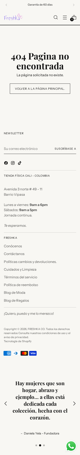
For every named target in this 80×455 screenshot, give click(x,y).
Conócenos (13, 246)
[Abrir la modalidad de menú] (64, 17)
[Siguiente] (73, 5)
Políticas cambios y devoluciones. (30, 262)
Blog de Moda (14, 292)
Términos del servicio (20, 277)
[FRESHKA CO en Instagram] (13, 163)
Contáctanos (14, 254)
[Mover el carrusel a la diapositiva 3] (44, 445)
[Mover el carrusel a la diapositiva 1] (36, 445)
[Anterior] (6, 5)
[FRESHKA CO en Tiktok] (20, 163)
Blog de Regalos (16, 300)
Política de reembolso (21, 285)
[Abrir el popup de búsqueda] (55, 17)
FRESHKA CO (36, 329)
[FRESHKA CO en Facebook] (6, 163)
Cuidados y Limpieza (20, 269)
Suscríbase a (65, 148)
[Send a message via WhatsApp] (71, 446)
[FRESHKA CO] (13, 17)
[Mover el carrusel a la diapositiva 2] (40, 445)
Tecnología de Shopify (18, 341)
